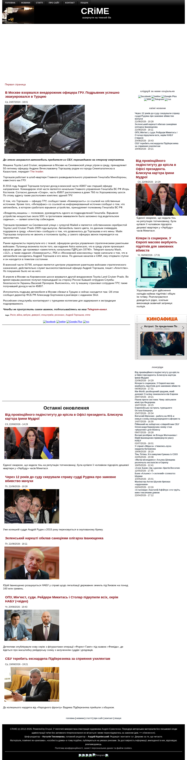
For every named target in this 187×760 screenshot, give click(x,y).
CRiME (95, 11)
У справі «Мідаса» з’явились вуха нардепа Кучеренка (153, 447)
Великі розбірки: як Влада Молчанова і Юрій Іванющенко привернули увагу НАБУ (156, 438)
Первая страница (15, 84)
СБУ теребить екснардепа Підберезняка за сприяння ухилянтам (57, 658)
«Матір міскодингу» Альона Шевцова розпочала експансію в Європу (155, 461)
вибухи (26, 315)
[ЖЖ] (147, 99)
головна (10, 3)
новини (25, 3)
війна (19, 315)
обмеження (148, 733)
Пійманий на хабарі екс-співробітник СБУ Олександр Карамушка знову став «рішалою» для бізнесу (157, 427)
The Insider (36, 171)
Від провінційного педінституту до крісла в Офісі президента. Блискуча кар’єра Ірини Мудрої (156, 169)
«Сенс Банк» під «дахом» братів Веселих (157, 468)
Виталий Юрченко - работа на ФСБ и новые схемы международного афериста (157, 417)
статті (39, 3)
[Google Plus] (74, 321)
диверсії (36, 315)
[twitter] (61, 321)
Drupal (48, 729)
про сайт (54, 3)
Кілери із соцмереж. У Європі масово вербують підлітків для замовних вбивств (157, 384)
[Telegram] (158, 99)
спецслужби (47, 315)
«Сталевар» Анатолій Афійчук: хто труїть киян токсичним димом (157, 491)
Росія (13, 315)
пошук (84, 3)
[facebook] (49, 321)
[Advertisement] (93, 51)
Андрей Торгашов (75, 315)
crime (87, 315)
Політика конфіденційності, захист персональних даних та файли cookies (93, 748)
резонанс (59, 315)
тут (132, 736)
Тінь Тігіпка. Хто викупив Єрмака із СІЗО (156, 454)
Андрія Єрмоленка (111, 729)
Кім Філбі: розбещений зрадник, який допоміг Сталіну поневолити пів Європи (156, 392)
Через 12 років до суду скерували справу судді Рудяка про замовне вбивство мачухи (157, 116)
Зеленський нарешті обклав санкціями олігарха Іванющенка (54, 538)
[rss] (86, 321)
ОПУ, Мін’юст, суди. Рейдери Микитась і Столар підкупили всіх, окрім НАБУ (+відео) (156, 135)
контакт (70, 3)
